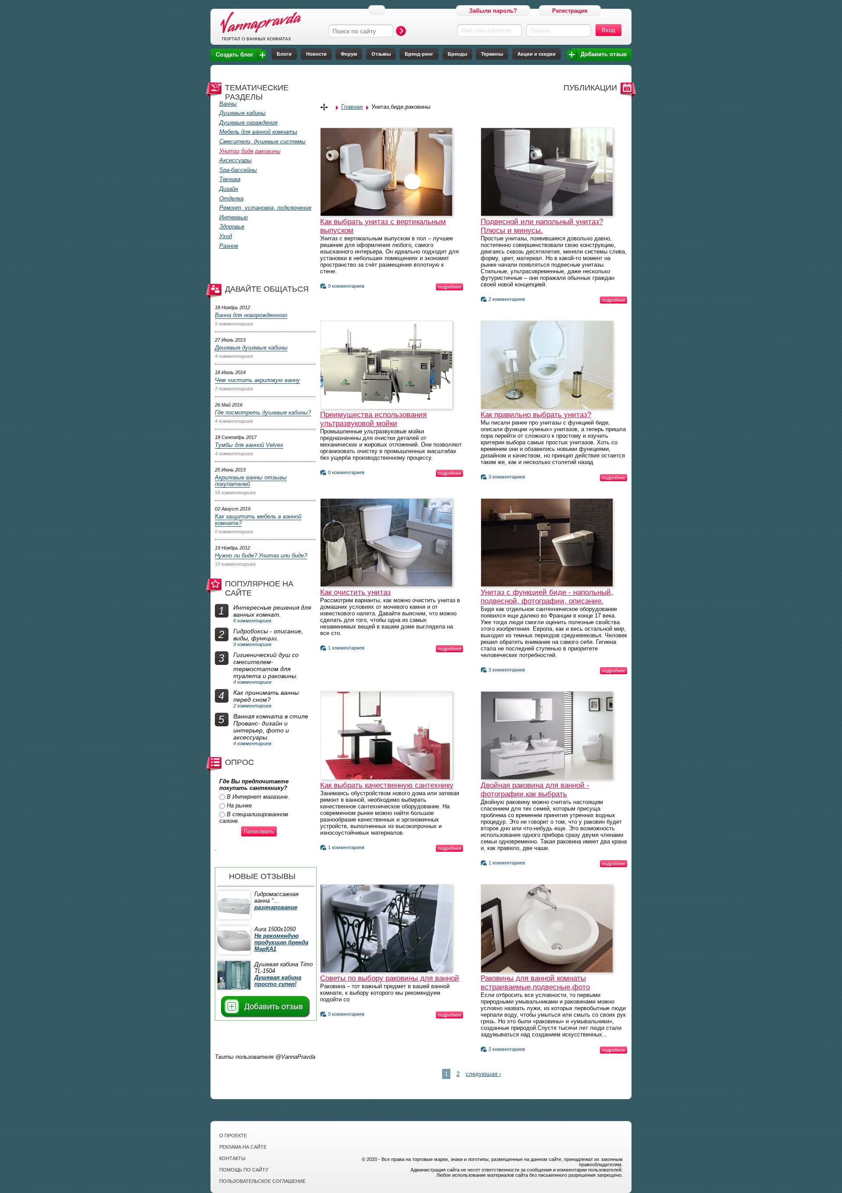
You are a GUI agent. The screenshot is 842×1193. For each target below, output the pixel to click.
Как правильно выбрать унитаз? (536, 415)
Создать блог (234, 54)
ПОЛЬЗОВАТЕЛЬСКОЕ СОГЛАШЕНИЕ (262, 1181)
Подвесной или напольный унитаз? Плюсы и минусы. (542, 226)
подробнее (449, 286)
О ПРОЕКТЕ (233, 1135)
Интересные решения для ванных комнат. (272, 611)
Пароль (540, 30)
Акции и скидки (536, 54)
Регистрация (570, 10)
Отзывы (381, 54)
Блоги (284, 54)
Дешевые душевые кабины (251, 347)
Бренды (457, 54)
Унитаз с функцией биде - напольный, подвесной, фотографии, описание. (547, 596)
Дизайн (228, 189)
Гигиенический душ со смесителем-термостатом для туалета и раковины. (266, 665)
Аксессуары (235, 160)
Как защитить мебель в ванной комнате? (258, 519)
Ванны (228, 103)
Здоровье (231, 226)
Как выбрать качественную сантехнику (386, 785)
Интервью (233, 217)
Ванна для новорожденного (251, 315)
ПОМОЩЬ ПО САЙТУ (243, 1169)
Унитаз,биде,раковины (250, 151)
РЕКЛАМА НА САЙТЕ (243, 1147)
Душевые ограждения (248, 122)
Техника (229, 179)
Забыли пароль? (493, 10)
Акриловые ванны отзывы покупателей (251, 480)
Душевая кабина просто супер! (277, 980)
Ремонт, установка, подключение (265, 207)
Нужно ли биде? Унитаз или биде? (261, 555)
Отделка (231, 198)
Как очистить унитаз (355, 592)
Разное (228, 246)
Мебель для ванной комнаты (258, 132)
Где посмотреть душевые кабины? (263, 412)
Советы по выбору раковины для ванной (389, 978)
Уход (225, 236)
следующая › (483, 1074)
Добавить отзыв (604, 54)
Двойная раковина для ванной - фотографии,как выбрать (535, 789)
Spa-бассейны (238, 170)
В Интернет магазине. (258, 796)
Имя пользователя (486, 30)
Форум (349, 54)
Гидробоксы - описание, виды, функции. (268, 635)
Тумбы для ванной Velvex (249, 445)
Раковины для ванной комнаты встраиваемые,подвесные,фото (535, 982)
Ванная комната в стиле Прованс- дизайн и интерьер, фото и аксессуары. (270, 727)
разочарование (275, 907)
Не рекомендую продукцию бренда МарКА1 (281, 942)
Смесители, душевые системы (262, 141)
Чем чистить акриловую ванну (257, 380)
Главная (352, 107)
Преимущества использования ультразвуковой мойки (373, 419)
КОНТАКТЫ (232, 1158)
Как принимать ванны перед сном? (266, 696)
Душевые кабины (242, 113)
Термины (492, 54)
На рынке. (240, 805)
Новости (316, 54)
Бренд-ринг (419, 54)
